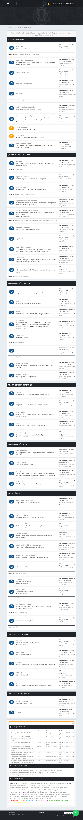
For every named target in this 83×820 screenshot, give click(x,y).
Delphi (18, 312)
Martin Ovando (65, 76)
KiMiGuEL (61, 231)
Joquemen (61, 166)
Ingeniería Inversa (22, 177)
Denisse (25, 122)
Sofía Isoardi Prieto (66, 466)
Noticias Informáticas (24, 83)
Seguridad (19, 239)
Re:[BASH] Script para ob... (66, 415)
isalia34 (63, 595)
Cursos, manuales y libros (25, 621)
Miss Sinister (26, 64)
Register (54, 33)
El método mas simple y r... (66, 675)
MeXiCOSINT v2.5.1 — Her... (66, 250)
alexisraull (61, 519)
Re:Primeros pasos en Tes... (66, 503)
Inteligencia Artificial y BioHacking (28, 545)
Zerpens (71, 816)
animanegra (27, 109)
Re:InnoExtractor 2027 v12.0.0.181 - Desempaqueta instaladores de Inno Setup (22, 739)
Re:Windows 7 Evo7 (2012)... (66, 568)
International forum (23, 143)
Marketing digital (22, 515)
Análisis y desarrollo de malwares (28, 210)
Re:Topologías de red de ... (66, 703)
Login (61, 33)
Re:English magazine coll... (66, 622)
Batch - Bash (20, 412)
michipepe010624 (15, 792)
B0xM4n (63, 687)
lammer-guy (64, 263)
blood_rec (13, 790)
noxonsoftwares (65, 181)
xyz (23, 792)
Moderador (51, 801)
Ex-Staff (45, 801)
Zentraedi (61, 368)
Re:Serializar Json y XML (65, 325)
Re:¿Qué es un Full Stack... (66, 474)
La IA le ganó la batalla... (65, 240)
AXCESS (61, 86)
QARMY (72, 818)
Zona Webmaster (22, 451)
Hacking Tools (18, 169)
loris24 (60, 354)
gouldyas (61, 339)
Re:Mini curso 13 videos (65, 436)
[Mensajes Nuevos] (11, 48)
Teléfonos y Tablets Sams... (66, 664)
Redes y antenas (22, 701)
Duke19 (39, 747)
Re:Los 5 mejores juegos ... (66, 582)
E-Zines (16, 627)
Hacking (19, 161)
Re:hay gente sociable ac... (66, 95)
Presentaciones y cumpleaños (22, 100)
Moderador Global (62, 801)
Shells (22, 194)
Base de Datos (21, 462)
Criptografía (20, 257)
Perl (17, 423)
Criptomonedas (21, 534)
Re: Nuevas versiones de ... (66, 685)
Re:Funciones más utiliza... (66, 425)
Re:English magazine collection (20, 743)
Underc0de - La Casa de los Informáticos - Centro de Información (29, 722)
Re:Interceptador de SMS (66, 366)
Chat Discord (20, 135)
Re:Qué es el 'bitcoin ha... (65, 537)
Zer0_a (39, 790)
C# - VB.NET (20, 320)
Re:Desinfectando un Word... (66, 454)
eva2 (60, 428)
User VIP (23, 803)
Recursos (23, 598)
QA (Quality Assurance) (24, 501)
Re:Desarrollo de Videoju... (66, 405)
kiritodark (63, 65)
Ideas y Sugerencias (20, 54)
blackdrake (26, 216)
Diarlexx (61, 51)
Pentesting (17, 194)
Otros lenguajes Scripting (25, 433)
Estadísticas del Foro (19, 766)
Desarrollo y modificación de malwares (46, 220)
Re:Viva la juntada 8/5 (65, 49)
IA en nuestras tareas (65, 120)
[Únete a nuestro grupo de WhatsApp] (76, 813)
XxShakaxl (61, 539)
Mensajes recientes (18, 727)
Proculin (61, 624)
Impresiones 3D (21, 524)
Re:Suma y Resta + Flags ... (66, 303)
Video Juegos (20, 579)
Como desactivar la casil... (66, 713)
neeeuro (61, 97)
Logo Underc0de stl (64, 528)
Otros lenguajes (21, 375)
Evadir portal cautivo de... (66, 164)
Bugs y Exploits (21, 187)
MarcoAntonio (63, 122)
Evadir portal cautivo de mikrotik (21, 733)
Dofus (60, 407)
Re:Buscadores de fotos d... (66, 593)
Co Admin (22, 801)
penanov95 (40, 788)
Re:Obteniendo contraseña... (66, 189)
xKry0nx (26, 790)
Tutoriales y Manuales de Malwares (24, 220)
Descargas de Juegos (20, 573)
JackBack (63, 148)
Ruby (17, 403)
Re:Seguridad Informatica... (66, 63)
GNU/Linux (20, 652)
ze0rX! (74, 528)
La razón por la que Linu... (66, 654)
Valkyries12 (62, 476)
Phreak (18, 712)
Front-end (19, 471)
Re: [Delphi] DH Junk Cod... (66, 314)
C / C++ (18, 351)
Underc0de (20, 47)
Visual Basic (20, 335)
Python (18, 392)
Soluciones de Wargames (21, 276)
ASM (17, 301)
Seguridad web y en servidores (27, 201)
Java (17, 291)
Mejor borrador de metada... (66, 204)
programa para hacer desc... (66, 394)
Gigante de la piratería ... (65, 84)
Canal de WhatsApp (23, 127)
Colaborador (29, 801)
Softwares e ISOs (22, 567)
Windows (19, 641)
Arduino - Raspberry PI (20, 612)
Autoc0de (17, 508)
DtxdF (34, 109)
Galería (28, 598)
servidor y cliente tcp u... (65, 352)
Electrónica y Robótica (24, 604)
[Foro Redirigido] (11, 128)
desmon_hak (62, 305)
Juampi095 (61, 438)
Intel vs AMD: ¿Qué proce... (66, 557)
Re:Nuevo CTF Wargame (65, 271)
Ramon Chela (64, 216)
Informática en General (24, 60)
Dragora (25, 583)
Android (18, 662)
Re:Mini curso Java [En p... (66, 293)
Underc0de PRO (15, 803)
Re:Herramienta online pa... (66, 464)
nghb (57, 788)
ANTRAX (63, 456)
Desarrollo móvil (22, 363)
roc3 (60, 295)
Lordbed (61, 316)
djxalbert (63, 191)
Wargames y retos (22, 268)
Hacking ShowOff (30, 194)
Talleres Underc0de (23, 73)
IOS (17, 683)
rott (54, 788)
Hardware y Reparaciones (25, 555)
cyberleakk (59, 790)
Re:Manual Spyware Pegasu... (67, 214)
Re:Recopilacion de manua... (66, 607)
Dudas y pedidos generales (25, 107)
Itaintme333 (48, 788)
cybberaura (60, 770)
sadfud (25, 165)
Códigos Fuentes (19, 342)
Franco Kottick (65, 609)
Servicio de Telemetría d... (66, 644)
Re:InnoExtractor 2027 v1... (66, 179)
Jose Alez (63, 570)
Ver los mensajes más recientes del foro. (22, 775)
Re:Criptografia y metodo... (66, 261)
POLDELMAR (46, 790)
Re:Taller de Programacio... (66, 74)
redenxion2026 (65, 396)
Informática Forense (23, 247)
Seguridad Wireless (23, 227)
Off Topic (19, 93)
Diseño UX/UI (21, 590)
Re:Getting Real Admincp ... (66, 146)
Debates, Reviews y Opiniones (27, 116)
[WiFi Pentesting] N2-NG (65, 229)
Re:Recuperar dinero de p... (66, 109)
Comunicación (38, 801)
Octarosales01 (65, 549)
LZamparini (64, 584)
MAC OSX (19, 673)
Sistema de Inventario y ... (66, 485)
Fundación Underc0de (32, 54)
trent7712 (19, 790)
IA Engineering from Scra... (66, 547)
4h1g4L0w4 (64, 677)
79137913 (61, 327)
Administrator (14, 801)
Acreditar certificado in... (65, 517)
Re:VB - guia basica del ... (65, 337)
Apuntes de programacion (66, 377)
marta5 (61, 273)
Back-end (19, 482)
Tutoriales (17, 598)
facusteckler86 (63, 379)
